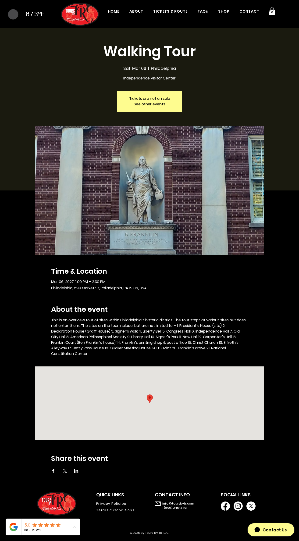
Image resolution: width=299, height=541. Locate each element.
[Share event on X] (65, 471)
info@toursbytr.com (178, 503)
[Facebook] (225, 506)
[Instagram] (238, 506)
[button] (272, 11)
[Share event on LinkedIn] (76, 471)
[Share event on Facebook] (53, 471)
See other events (149, 104)
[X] (251, 506)
